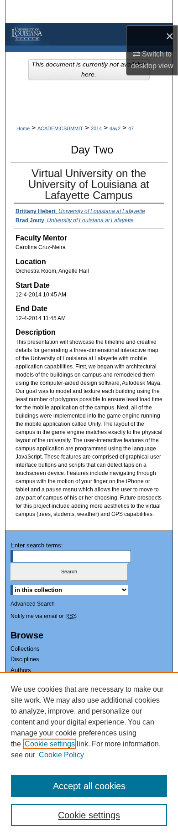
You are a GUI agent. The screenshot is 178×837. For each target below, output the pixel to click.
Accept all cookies (89, 786)
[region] (89, 754)
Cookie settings (50, 744)
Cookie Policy (61, 755)
